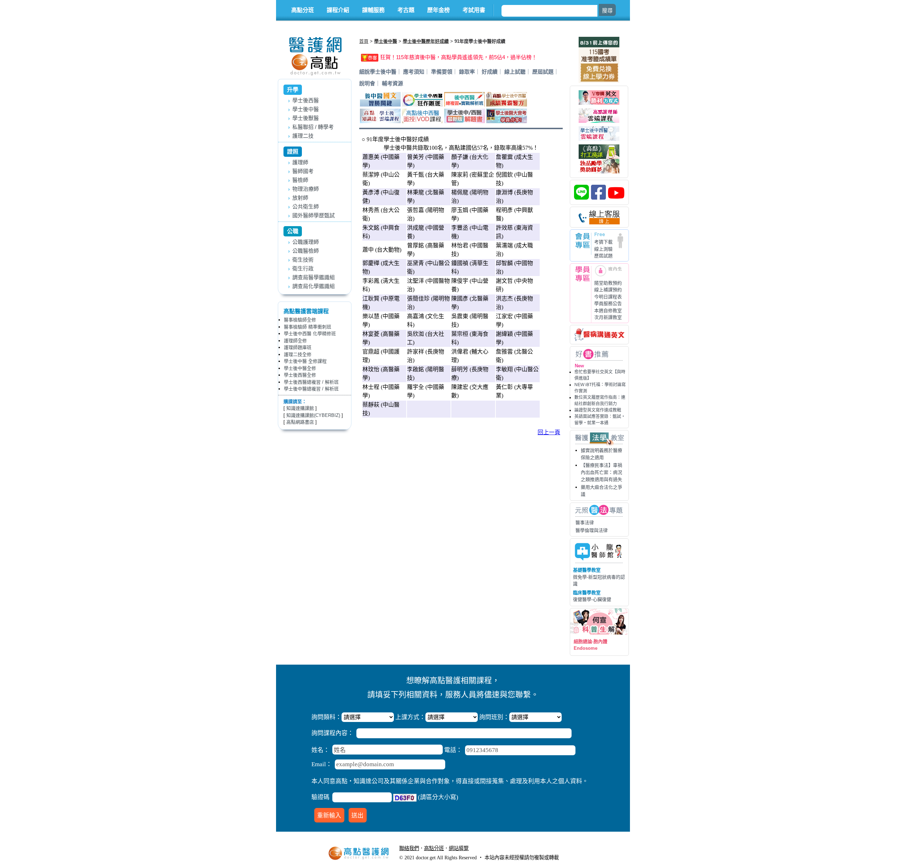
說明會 (367, 83)
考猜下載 (603, 242)
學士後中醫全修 (300, 368)
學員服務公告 (608, 303)
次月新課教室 (608, 317)
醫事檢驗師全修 (300, 319)
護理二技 (303, 136)
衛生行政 (303, 268)
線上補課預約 (608, 289)
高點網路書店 (300, 422)
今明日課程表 (608, 296)
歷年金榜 (438, 10)
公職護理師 (305, 242)
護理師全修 (295, 340)
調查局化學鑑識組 (313, 286)
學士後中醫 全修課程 (305, 361)
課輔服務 (373, 10)
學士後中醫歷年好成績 (426, 41)
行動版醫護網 (488, 848)
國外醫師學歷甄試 (313, 215)
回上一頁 (549, 432)
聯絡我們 (409, 848)
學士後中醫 (305, 109)
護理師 (300, 162)
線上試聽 (515, 72)
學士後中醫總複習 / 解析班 (311, 388)
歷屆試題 (603, 255)
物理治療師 (305, 189)
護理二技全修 (297, 354)
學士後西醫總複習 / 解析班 (311, 382)
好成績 (490, 72)
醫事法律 (584, 522)
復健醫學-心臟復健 (592, 599)
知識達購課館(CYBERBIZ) (313, 415)
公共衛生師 (305, 206)
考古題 (405, 10)
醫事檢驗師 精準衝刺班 (307, 326)
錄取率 (467, 72)
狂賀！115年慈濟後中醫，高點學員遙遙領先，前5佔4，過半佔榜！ (458, 57)
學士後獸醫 (305, 118)
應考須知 (413, 72)
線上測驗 (603, 249)
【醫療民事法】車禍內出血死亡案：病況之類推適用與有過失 (601, 472)
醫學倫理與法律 (591, 530)
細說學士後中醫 (377, 72)
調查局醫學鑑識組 (313, 277)
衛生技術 (303, 260)
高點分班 (302, 10)
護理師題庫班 (297, 347)
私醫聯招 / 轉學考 (313, 127)
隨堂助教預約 (608, 283)
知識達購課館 (300, 408)
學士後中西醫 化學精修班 (310, 333)
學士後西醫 (305, 100)
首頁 (363, 41)
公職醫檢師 (305, 251)
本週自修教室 (608, 310)
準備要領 (441, 72)
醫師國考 (303, 171)
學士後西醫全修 (300, 375)
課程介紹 (338, 10)
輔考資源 (392, 83)
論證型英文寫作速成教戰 (597, 410)
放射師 (300, 198)
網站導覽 (459, 848)
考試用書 (474, 10)
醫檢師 (300, 180)
